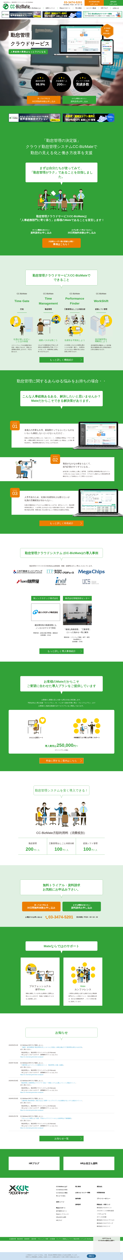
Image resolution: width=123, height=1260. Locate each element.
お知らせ (116, 8)
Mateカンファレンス (62, 1214)
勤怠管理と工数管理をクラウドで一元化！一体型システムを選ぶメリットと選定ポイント (48, 1083)
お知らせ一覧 (61, 1138)
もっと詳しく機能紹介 (61, 359)
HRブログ (104, 8)
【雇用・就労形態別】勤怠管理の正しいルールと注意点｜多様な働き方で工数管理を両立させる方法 (52, 1047)
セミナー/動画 (91, 8)
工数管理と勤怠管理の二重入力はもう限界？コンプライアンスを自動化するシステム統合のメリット (52, 1100)
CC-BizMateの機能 (61, 1193)
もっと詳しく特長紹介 (61, 523)
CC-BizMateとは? (61, 1186)
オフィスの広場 (101, 1217)
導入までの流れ (61, 1196)
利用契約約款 (101, 1192)
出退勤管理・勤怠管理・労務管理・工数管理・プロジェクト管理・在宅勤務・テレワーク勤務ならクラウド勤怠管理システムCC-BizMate (50, 1239)
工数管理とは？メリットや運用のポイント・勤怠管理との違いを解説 (42, 1065)
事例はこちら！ (61, 242)
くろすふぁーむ (101, 1214)
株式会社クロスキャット (104, 1207)
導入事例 (78, 8)
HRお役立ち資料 (89, 1163)
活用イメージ (50, 8)
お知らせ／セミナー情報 (82, 1192)
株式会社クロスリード (103, 1226)
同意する (91, 1256)
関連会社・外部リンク (103, 1204)
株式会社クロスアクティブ (105, 1223)
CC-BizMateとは (35, 8)
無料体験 (78, 1198)
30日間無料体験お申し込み (94, 3)
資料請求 (78, 1204)
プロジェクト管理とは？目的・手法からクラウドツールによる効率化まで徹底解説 (46, 1118)
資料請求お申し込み (113, 3)
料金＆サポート (65, 8)
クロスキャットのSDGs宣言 (105, 1210)
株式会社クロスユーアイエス (105, 1220)
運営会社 (99, 1186)
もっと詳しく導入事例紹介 (61, 651)
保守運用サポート (61, 1211)
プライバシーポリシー (103, 1198)
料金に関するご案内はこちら (61, 760)
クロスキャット (19, 1189)
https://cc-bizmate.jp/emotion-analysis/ (31, 1057)
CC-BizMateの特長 (61, 1189)
